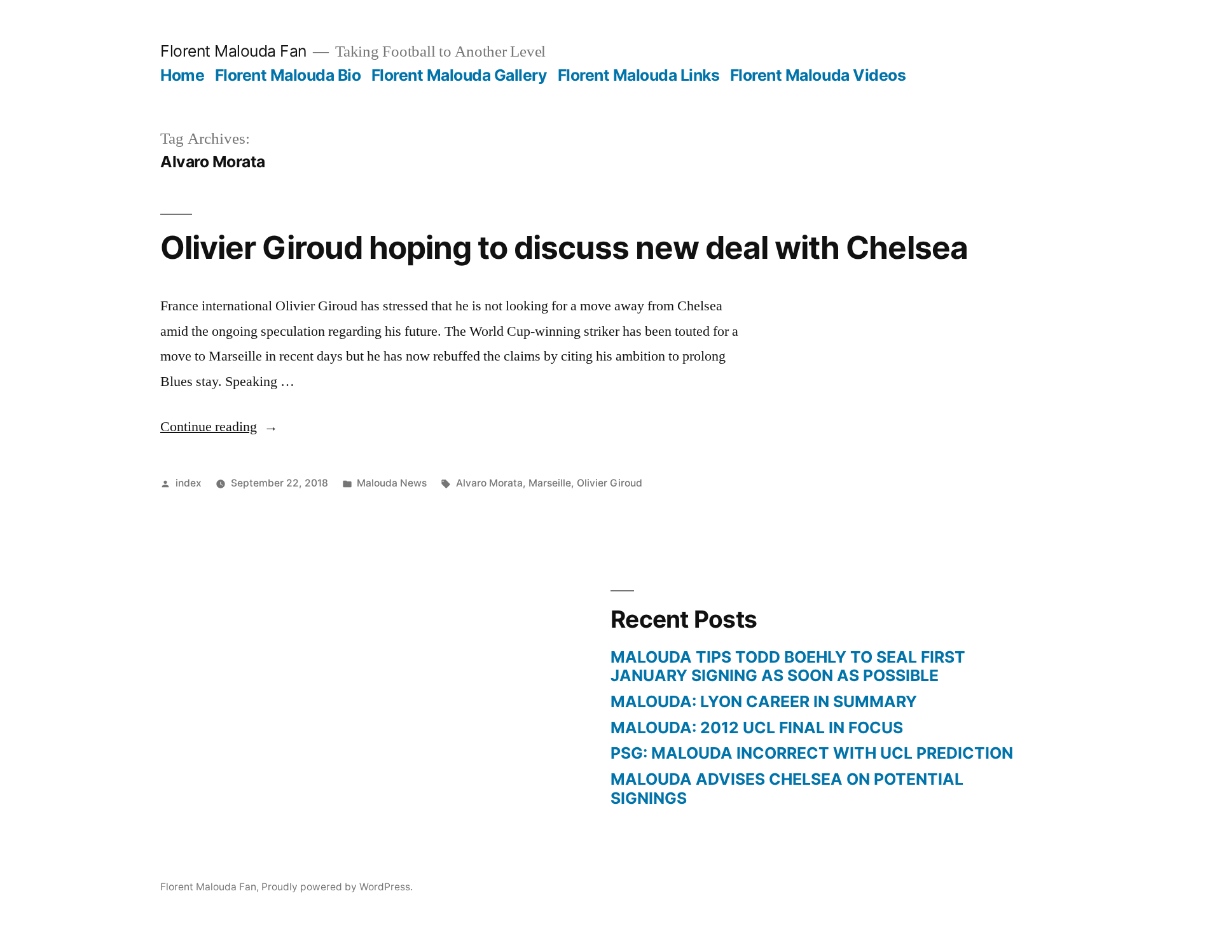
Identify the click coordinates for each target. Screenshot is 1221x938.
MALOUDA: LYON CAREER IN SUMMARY (763, 701)
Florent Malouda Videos (818, 75)
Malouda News (392, 483)
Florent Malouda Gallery (459, 75)
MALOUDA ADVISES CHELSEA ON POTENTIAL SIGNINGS (786, 788)
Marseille (549, 483)
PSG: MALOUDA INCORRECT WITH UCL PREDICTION (811, 752)
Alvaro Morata (489, 483)
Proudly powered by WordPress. (337, 887)
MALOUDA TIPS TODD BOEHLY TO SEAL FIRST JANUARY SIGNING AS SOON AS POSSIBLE (787, 666)
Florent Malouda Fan (233, 50)
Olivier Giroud (609, 483)
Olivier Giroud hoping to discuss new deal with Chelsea (564, 247)
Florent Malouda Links (639, 75)
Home (182, 75)
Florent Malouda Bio (288, 75)
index (189, 483)
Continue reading (219, 427)
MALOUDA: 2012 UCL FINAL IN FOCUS (756, 727)
